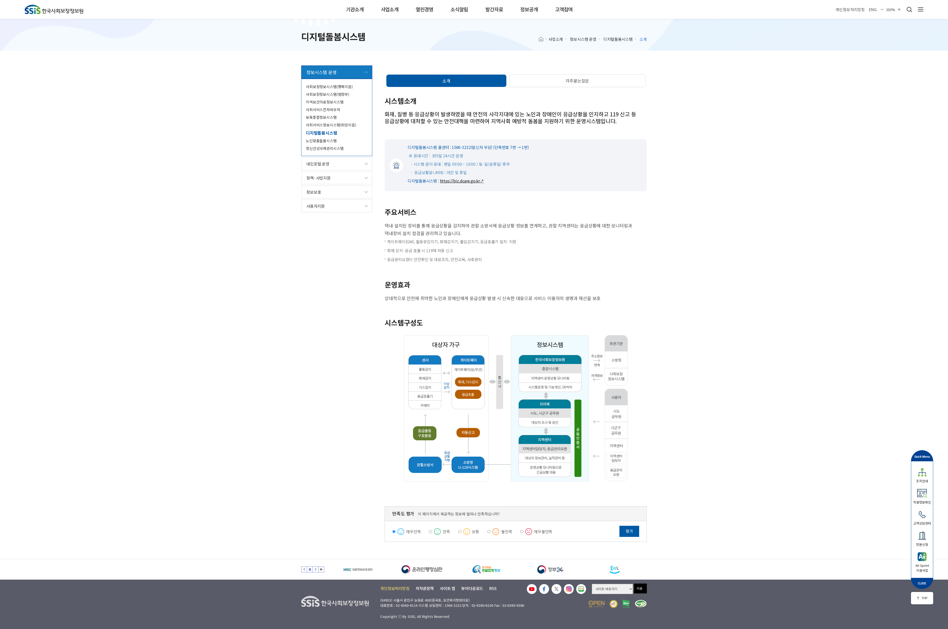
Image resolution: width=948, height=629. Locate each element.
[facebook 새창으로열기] (544, 589)
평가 (629, 531)
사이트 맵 (447, 588)
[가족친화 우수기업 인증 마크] (614, 604)
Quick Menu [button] (922, 456)
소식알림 (459, 9)
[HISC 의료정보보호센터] (358, 569)
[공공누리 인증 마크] (596, 604)
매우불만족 (543, 531)
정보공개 (529, 9)
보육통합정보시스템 (321, 117)
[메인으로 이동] (54, 9)
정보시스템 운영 (583, 39)
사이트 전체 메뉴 (920, 9)
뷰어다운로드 (472, 588)
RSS (493, 588)
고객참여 (564, 9)
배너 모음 (321, 569)
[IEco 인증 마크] (626, 604)
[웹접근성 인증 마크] (641, 604)
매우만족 (413, 531)
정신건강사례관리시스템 (324, 148)
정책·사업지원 (318, 178)
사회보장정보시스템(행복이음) (329, 86)
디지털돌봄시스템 (618, 39)
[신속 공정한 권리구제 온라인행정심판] (422, 569)
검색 (909, 9)
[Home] (543, 39)
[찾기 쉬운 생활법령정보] (486, 569)
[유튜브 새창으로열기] (532, 589)
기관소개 (354, 9)
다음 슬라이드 (315, 569)
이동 (640, 588)
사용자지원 (315, 206)
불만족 (506, 531)
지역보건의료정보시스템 (324, 101)
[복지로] (615, 569)
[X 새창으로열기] (556, 589)
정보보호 (313, 192)
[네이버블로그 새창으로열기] (581, 589)
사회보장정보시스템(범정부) (327, 94)
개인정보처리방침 (850, 9)
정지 (310, 569)
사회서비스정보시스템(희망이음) (331, 124)
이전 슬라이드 (304, 569)
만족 (446, 531)
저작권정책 (424, 588)
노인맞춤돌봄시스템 (321, 140)
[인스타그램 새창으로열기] (569, 589)
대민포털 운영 (317, 164)
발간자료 (494, 9)
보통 (475, 531)
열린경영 (424, 9)
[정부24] (550, 569)
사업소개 (389, 9)
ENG (873, 9)
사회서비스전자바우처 (323, 109)
